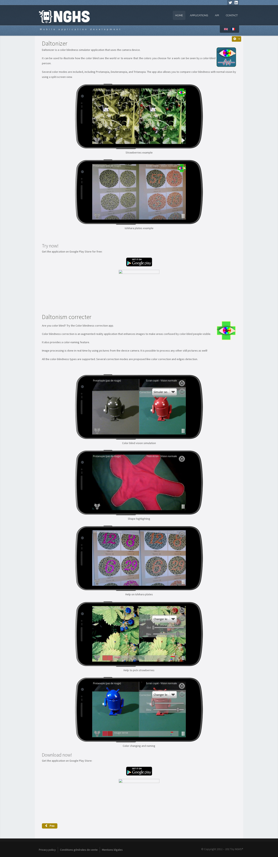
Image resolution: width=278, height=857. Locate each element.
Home (179, 15)
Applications (199, 15)
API (217, 15)
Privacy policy (47, 850)
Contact (232, 15)
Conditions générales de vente (79, 850)
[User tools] (236, 39)
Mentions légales (112, 850)
